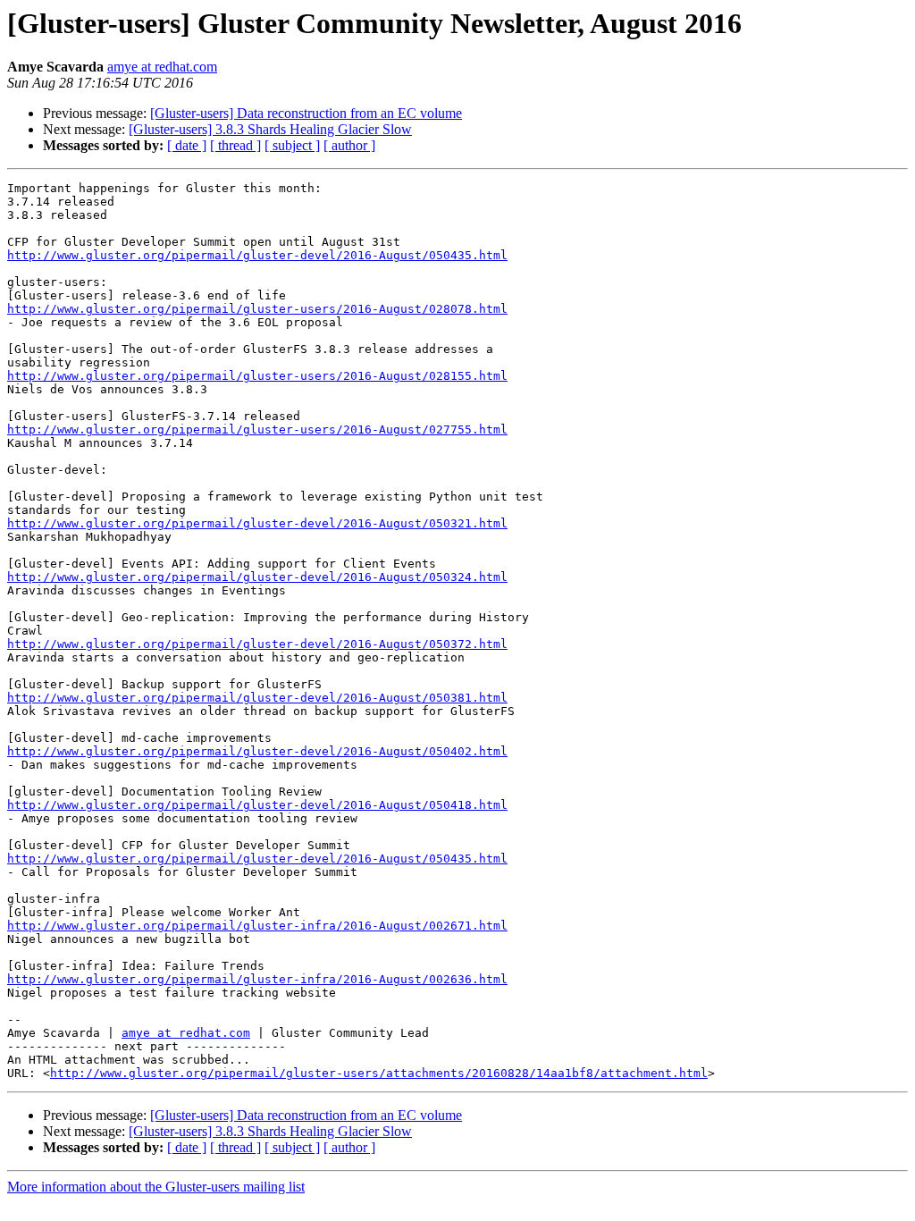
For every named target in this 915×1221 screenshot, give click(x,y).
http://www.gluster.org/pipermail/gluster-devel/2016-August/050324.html (257, 577)
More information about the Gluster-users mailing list (156, 1186)
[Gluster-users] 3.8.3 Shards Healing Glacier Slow (270, 129)
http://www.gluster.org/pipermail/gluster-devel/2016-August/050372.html (257, 644)
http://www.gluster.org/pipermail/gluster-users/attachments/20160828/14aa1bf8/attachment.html (379, 1073)
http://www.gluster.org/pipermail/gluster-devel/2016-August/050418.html (257, 805)
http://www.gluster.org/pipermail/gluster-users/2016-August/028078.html (257, 309)
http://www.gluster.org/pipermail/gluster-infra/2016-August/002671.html (257, 925)
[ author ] (349, 145)
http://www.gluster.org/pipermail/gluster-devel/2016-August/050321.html (257, 523)
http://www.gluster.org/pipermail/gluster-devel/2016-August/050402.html (257, 751)
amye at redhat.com (162, 66)
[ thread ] (235, 145)
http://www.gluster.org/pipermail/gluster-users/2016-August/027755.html (257, 429)
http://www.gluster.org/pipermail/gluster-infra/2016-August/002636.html (257, 979)
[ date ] (186, 145)
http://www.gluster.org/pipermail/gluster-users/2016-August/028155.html (257, 376)
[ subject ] (292, 145)
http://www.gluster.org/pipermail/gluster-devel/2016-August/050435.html (257, 255)
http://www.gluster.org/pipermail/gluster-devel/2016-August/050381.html (257, 697)
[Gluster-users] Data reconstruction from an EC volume (306, 113)
